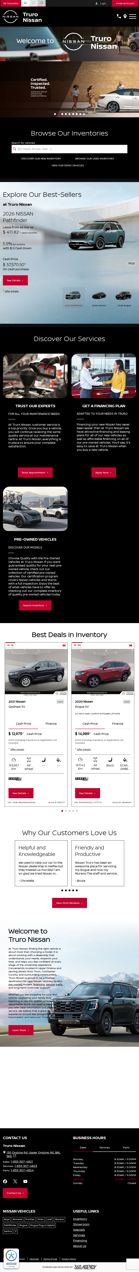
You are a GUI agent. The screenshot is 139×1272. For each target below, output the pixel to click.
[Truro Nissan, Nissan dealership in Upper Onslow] (22, 16)
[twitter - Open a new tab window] (15, 1181)
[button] (11, 3)
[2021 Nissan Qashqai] (36, 672)
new (30, 981)
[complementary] (11, 1258)
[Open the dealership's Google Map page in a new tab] (125, 16)
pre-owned (16, 984)
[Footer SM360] (86, 1267)
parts (59, 984)
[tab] (23, 724)
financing (39, 984)
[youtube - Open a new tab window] (25, 1181)
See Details (13, 280)
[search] (69, 149)
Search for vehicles (23, 142)
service (50, 984)
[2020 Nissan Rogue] (102, 672)
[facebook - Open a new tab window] (5, 1181)
